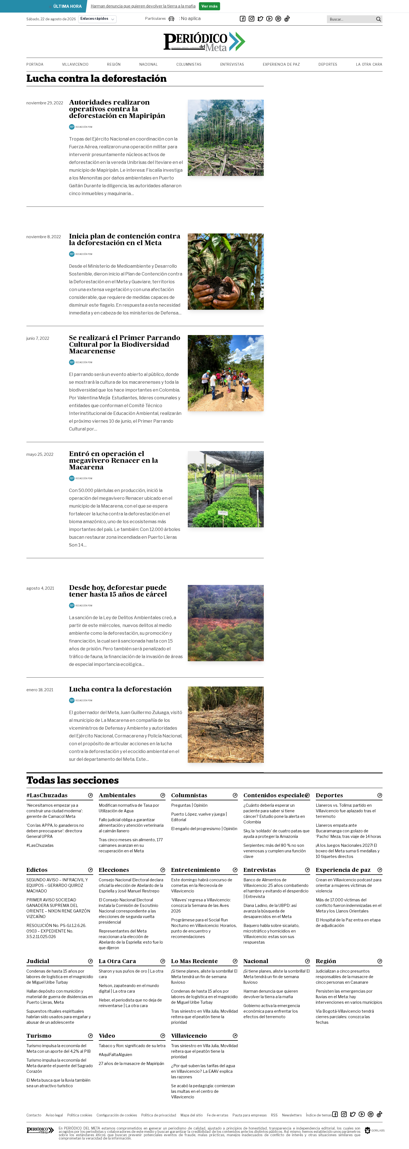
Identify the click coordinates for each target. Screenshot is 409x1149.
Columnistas (189, 64)
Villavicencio (75, 64)
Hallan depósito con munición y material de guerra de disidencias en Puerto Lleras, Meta (59, 997)
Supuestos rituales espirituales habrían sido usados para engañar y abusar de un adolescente (58, 1017)
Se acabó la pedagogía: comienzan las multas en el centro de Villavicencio (203, 1091)
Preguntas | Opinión (189, 805)
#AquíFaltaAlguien (115, 1054)
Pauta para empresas (250, 1115)
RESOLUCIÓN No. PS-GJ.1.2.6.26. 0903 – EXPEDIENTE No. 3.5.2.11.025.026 (56, 931)
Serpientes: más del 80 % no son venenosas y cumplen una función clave (274, 851)
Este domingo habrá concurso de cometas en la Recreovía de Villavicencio (201, 885)
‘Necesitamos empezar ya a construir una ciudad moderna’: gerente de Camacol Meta (54, 811)
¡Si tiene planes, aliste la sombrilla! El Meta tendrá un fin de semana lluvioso (204, 977)
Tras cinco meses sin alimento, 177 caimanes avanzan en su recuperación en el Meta (131, 845)
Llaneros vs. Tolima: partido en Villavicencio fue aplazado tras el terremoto (346, 811)
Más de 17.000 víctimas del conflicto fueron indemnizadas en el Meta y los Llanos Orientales (348, 905)
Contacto (33, 1115)
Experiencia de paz (281, 64)
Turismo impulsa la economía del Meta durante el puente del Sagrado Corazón (59, 1066)
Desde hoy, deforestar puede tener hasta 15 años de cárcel (118, 591)
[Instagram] (251, 18)
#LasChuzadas (40, 845)
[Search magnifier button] (379, 19)
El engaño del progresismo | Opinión (204, 828)
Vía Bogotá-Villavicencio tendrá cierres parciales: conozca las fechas (345, 1017)
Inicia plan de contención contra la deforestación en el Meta (124, 240)
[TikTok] (287, 18)
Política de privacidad (158, 1115)
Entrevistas (232, 64)
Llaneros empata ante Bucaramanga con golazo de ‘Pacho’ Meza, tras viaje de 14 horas (348, 831)
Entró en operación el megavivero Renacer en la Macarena (113, 461)
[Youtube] (269, 18)
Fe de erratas (217, 1115)
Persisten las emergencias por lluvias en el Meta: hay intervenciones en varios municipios (349, 997)
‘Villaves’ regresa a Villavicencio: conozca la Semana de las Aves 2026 (201, 905)
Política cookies (79, 1115)
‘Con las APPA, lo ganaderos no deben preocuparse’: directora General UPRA (55, 831)
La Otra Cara (369, 64)
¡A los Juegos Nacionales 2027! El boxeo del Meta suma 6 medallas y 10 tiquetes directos (348, 851)
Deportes (328, 64)
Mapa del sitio (192, 1115)
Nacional (148, 64)
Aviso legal (54, 1115)
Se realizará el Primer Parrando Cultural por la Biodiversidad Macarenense (124, 345)
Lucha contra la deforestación (120, 690)
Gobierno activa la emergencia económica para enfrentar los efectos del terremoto (271, 1011)
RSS (274, 1115)
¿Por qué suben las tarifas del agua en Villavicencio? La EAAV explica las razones (203, 1071)
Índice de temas (319, 1115)
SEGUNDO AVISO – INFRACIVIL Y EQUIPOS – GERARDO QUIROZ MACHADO (57, 885)
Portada (34, 64)
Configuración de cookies (117, 1115)
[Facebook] (242, 18)
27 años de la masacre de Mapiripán (131, 1063)
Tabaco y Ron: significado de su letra (132, 1045)
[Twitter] (260, 18)
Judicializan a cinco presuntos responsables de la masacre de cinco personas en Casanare (344, 977)
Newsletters (292, 1115)
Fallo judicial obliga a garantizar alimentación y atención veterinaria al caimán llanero (131, 825)
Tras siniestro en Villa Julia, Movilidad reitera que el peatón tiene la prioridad (204, 1017)
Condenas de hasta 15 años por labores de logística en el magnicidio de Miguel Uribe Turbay (59, 977)
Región (114, 64)
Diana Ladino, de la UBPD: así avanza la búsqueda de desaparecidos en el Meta (270, 911)
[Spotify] (278, 18)
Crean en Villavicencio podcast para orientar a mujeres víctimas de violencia (348, 885)
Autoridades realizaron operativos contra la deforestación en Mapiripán (117, 110)
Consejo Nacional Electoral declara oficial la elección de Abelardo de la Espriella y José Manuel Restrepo (131, 885)
